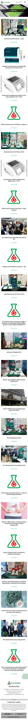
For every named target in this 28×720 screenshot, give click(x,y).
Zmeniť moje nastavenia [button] (14, 717)
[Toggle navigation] (25, 2)
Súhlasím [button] (7, 714)
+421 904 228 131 (8, 694)
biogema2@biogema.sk (14, 692)
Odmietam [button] (20, 714)
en (19, 2)
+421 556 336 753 (19, 694)
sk (16, 2)
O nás (14, 699)
